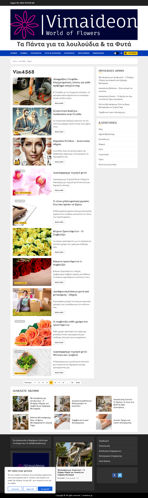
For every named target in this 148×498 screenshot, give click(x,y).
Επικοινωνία (104, 446)
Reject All (30, 489)
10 (72, 382)
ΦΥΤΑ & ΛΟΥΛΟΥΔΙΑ (53, 53)
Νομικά (102, 144)
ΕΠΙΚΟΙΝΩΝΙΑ (98, 53)
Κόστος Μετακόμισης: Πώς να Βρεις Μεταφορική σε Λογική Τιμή (41, 421)
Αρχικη (13, 53)
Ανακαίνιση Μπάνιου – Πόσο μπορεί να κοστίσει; (82, 403)
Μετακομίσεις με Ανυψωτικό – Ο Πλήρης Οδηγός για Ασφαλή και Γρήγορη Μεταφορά (116, 80)
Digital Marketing (106, 134)
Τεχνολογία (104, 154)
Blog (16, 102)
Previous (28, 382)
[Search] (121, 53)
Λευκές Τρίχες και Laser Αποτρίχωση (122, 421)
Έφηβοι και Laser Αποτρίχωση (112, 112)
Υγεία (101, 159)
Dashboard (104, 441)
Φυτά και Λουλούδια (25, 193)
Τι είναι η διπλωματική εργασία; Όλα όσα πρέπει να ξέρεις (71, 203)
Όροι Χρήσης (104, 461)
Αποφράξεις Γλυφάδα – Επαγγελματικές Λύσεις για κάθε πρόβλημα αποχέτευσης (72, 82)
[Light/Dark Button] (116, 53)
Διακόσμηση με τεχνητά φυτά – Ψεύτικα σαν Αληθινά (70, 353)
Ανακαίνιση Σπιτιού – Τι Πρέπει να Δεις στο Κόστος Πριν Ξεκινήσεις (123, 403)
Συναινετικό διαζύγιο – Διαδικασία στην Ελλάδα (67, 112)
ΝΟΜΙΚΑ (23, 53)
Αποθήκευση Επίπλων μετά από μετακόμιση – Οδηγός (71, 293)
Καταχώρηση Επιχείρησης (110, 456)
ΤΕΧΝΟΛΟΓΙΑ (36, 53)
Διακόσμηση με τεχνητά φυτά (70, 172)
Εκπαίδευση (23, 223)
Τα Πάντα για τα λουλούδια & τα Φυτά (74, 44)
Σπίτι (101, 149)
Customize (15, 489)
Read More (59, 103)
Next (78, 382)
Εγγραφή (132, 53)
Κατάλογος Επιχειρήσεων (110, 451)
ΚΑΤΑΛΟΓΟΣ (69, 53)
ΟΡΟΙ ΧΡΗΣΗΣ (83, 53)
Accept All (45, 489)
